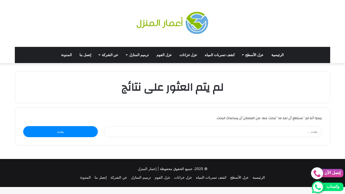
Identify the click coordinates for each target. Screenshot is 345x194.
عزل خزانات (188, 55)
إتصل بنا (85, 55)
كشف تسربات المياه (220, 55)
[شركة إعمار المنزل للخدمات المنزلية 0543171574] (172, 23)
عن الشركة (110, 55)
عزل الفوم (164, 55)
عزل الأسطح (254, 55)
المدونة (66, 55)
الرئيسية (277, 55)
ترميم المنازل (139, 55)
